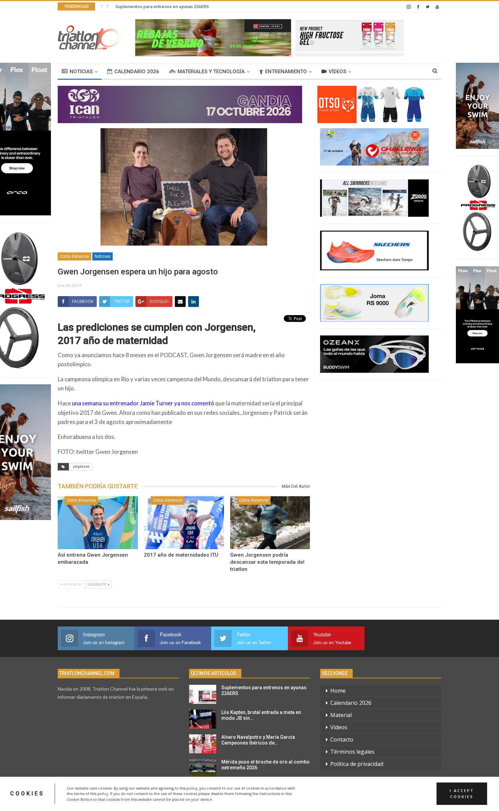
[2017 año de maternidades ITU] (184, 522)
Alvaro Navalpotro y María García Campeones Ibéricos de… (258, 740)
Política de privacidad (356, 764)
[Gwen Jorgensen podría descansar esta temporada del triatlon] (270, 522)
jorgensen (81, 466)
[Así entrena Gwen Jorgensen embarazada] (98, 522)
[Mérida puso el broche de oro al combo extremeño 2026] (202, 768)
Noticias (81, 72)
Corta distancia (74, 256)
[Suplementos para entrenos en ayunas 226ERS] (202, 694)
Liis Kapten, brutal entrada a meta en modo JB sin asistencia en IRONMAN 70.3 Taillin (200, 6)
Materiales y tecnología (211, 72)
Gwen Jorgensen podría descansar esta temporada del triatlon (267, 562)
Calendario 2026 (136, 72)
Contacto (341, 739)
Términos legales (352, 751)
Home (338, 690)
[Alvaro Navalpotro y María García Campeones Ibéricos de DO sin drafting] (202, 743)
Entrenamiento (286, 72)
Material (341, 715)
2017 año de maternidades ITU (181, 555)
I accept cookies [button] (462, 793)
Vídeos (337, 72)
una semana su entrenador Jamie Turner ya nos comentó (143, 403)
